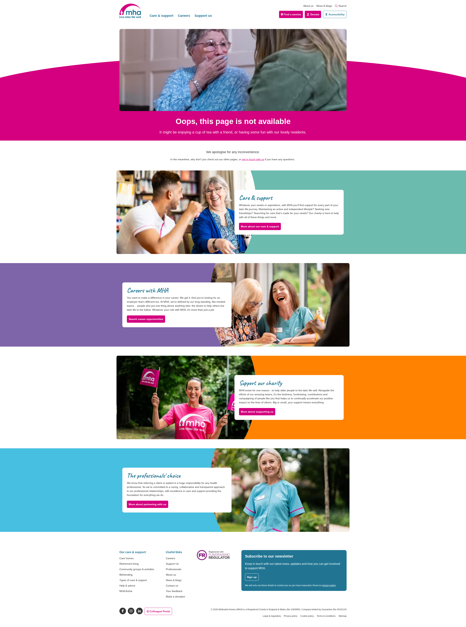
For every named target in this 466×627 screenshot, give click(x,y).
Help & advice (127, 585)
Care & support (161, 16)
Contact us (172, 585)
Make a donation (175, 596)
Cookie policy (307, 616)
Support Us (172, 563)
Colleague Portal (159, 611)
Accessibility (337, 14)
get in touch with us (253, 159)
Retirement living (129, 563)
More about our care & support (260, 226)
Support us (203, 16)
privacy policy (329, 585)
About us (308, 5)
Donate (314, 14)
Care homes (126, 558)
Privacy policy (290, 616)
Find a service (292, 14)
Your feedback (174, 591)
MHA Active (125, 591)
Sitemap (342, 616)
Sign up (252, 577)
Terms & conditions (326, 616)
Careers (184, 16)
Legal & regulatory (272, 616)
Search (342, 5)
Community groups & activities (136, 569)
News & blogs (324, 5)
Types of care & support (133, 580)
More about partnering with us (147, 504)
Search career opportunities (146, 319)
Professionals (173, 569)
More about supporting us (257, 411)
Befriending (126, 574)
